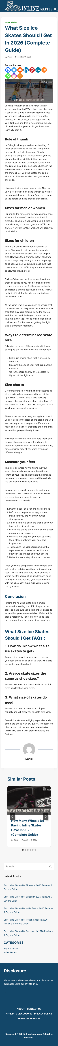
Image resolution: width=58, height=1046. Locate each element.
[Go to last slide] (12, 816)
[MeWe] (38, 70)
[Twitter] (14, 70)
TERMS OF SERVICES (29, 1018)
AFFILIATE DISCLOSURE (19, 1013)
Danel (9, 57)
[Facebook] (8, 70)
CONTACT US (34, 1009)
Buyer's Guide (11, 22)
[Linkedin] (26, 70)
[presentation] (29, 800)
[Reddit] (20, 70)
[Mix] (44, 70)
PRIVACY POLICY (43, 1013)
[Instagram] (14, 76)
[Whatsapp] (8, 76)
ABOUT (21, 1009)
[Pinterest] (32, 70)
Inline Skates (10, 952)
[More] (20, 76)
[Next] (45, 816)
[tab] (23, 850)
